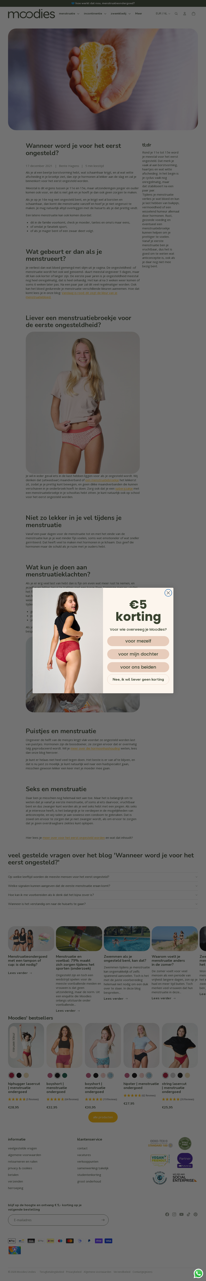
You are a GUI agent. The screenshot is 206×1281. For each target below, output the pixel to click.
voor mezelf (138, 641)
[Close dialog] (168, 592)
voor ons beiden (138, 667)
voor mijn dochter (138, 654)
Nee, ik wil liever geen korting (138, 679)
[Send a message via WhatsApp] (198, 1273)
